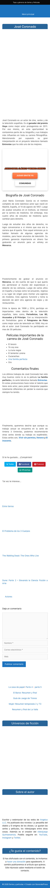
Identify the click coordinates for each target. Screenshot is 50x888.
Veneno (40, 437)
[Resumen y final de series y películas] (25, 681)
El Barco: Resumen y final (25, 693)
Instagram (7, 838)
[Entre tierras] (25, 501)
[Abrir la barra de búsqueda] (43, 8)
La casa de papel (16, 687)
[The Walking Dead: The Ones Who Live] (25, 551)
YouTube (43, 834)
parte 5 (38, 687)
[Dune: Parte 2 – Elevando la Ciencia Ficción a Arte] (25, 575)
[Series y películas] (18, 8)
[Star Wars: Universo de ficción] (25, 737)
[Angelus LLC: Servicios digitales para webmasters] (25, 449)
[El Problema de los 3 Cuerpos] (25, 526)
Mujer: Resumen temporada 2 (23, 704)
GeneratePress (41, 884)
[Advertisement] (25, 89)
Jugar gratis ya (25, 175)
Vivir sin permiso (27, 437)
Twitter (17, 838)
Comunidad (25, 183)
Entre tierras (8, 506)
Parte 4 (29, 687)
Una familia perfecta (17, 359)
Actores (8, 596)
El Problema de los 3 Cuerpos (16, 531)
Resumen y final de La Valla (25, 709)
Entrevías (42, 380)
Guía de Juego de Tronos (25, 698)
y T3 (39, 704)
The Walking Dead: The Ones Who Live (20, 555)
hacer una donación (16, 861)
